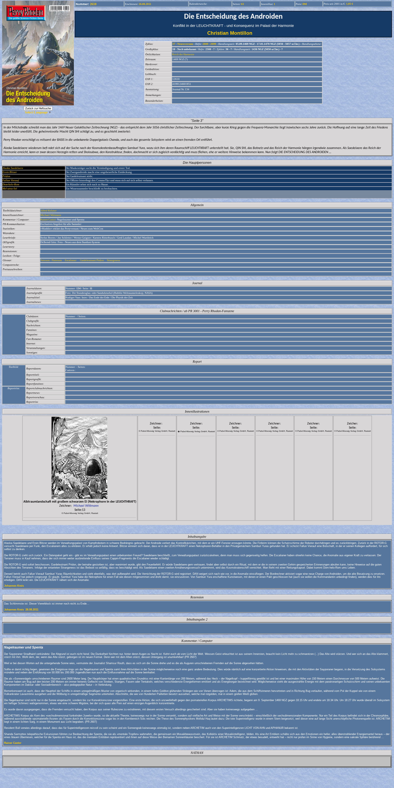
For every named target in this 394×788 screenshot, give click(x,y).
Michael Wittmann (50, 215)
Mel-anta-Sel (9, 188)
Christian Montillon (233, 33)
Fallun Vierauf (10, 180)
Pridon (6, 176)
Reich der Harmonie (183, 54)
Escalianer (71, 260)
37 (173, 43)
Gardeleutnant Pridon (92, 260)
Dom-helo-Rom (10, 184)
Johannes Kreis (14, 585)
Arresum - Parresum (51, 260)
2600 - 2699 (209, 43)
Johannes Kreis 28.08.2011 (21, 609)
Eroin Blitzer (9, 172)
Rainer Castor (48, 219)
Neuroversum (185, 43)
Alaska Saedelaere (12, 168)
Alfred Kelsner (48, 210)
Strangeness (114, 260)
